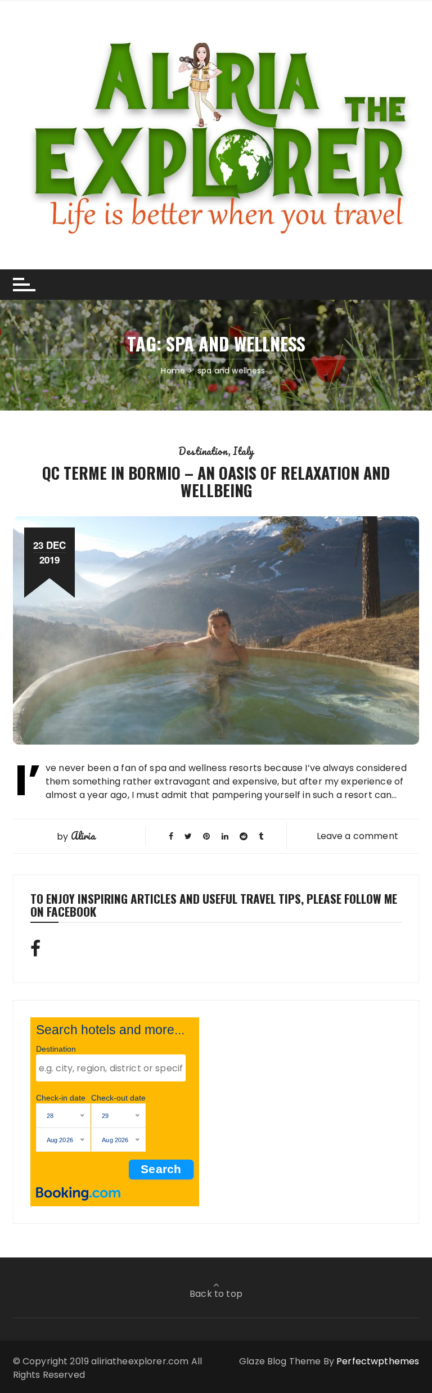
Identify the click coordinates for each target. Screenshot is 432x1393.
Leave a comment (357, 836)
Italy (243, 451)
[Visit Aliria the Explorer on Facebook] (35, 951)
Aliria (83, 835)
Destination (203, 451)
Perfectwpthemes (377, 1361)
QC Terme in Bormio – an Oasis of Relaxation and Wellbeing (216, 481)
